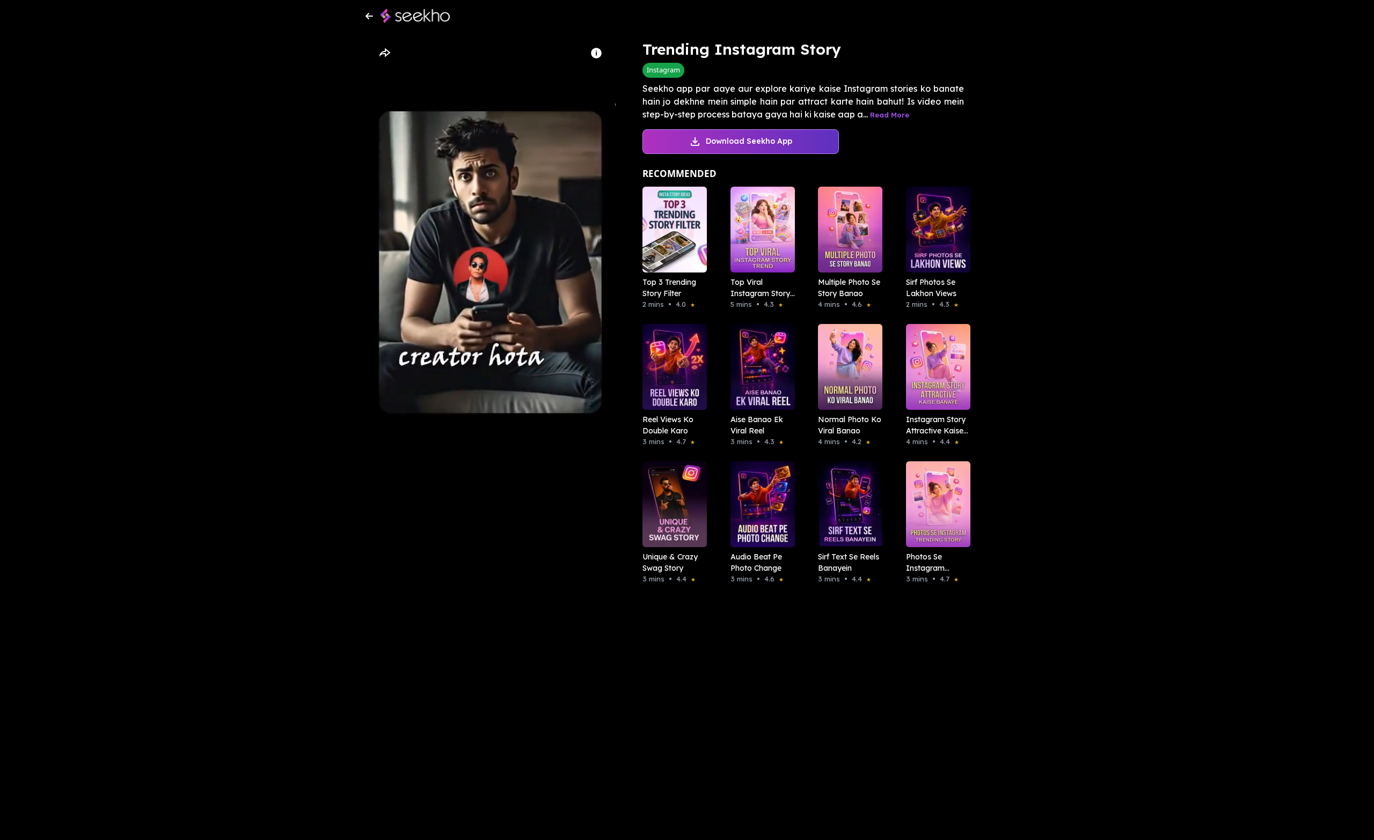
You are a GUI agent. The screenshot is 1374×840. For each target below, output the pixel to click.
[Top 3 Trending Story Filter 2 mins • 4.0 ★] (671, 229)
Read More (889, 114)
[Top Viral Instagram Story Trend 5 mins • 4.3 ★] (759, 229)
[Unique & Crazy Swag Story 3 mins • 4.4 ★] (671, 504)
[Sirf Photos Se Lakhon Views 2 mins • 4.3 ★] (935, 229)
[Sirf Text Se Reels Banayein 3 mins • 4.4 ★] (847, 504)
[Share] (384, 53)
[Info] (596, 53)
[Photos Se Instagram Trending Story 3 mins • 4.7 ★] (935, 504)
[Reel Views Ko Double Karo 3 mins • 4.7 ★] (671, 367)
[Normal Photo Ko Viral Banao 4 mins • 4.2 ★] (847, 367)
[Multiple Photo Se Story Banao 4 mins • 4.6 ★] (847, 229)
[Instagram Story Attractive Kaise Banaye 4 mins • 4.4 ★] (935, 367)
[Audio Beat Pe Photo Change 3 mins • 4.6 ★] (759, 504)
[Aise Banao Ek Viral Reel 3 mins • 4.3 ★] (759, 367)
